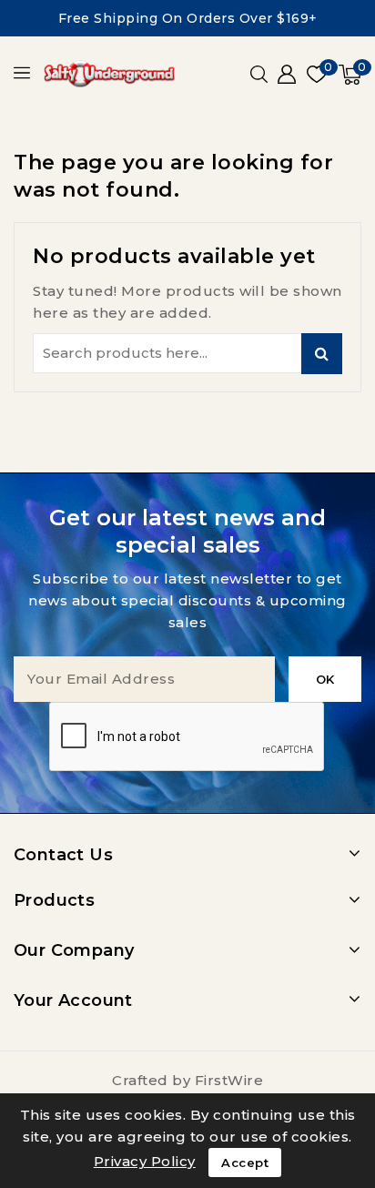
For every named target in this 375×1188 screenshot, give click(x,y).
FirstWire (229, 1080)
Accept (245, 1162)
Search (321, 353)
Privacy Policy (145, 1161)
